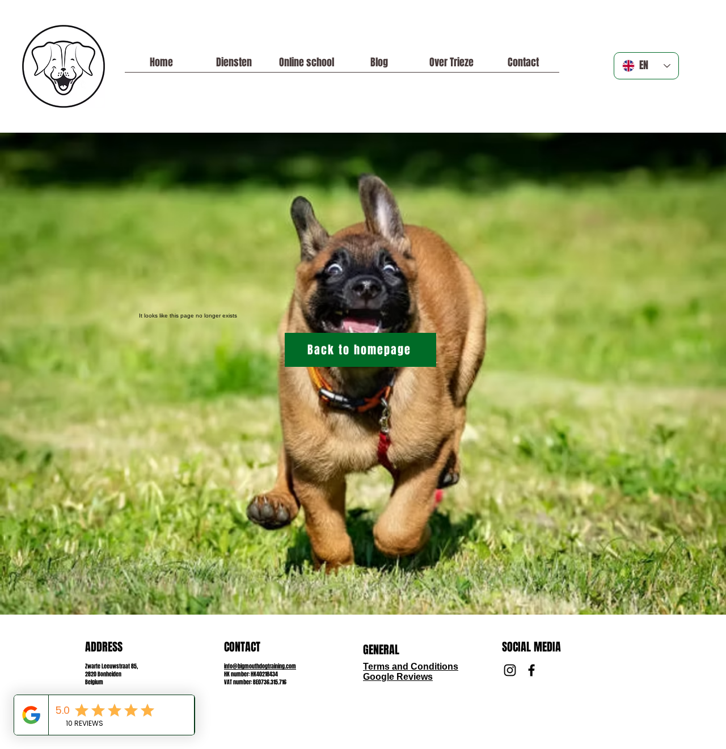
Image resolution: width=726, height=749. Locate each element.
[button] (306, 66)
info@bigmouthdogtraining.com (260, 666)
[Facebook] (531, 670)
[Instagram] (510, 670)
